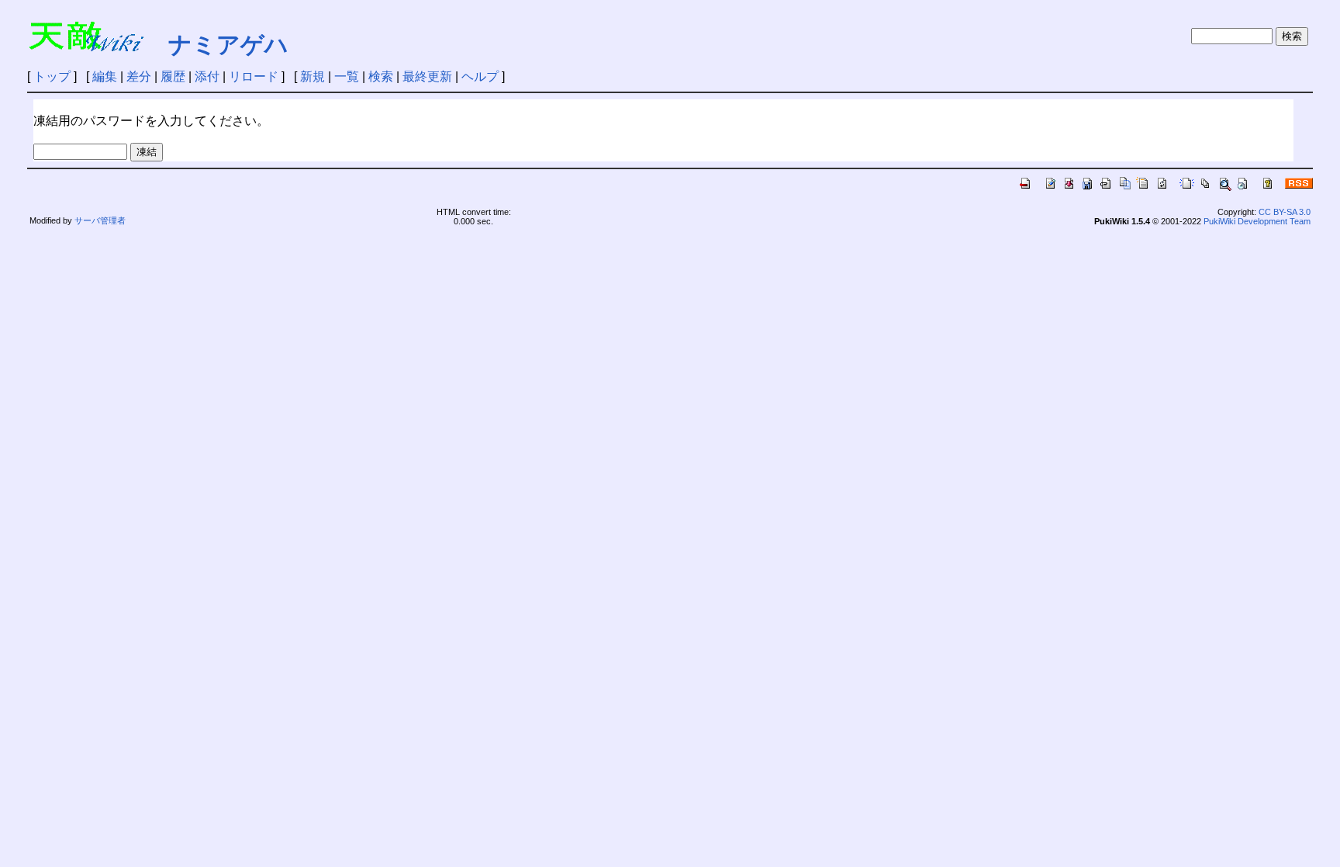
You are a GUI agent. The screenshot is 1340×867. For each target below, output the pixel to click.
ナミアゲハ (228, 44)
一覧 (346, 76)
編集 (104, 76)
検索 (380, 76)
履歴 (173, 76)
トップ (52, 76)
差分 (138, 76)
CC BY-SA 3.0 (1285, 212)
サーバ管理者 (100, 220)
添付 (207, 76)
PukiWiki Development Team (1257, 221)
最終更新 (427, 76)
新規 (312, 76)
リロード (253, 76)
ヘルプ (480, 76)
